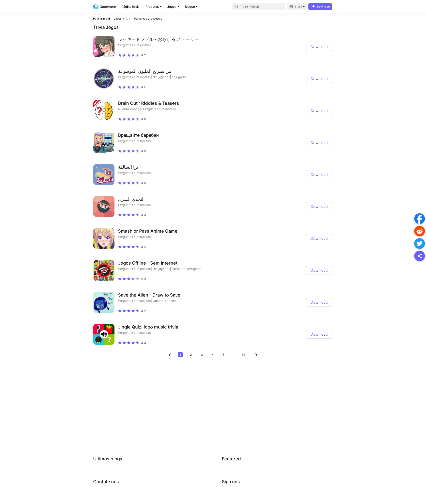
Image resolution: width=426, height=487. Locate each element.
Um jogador (161, 77)
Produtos (152, 6)
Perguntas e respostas (148, 18)
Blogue (190, 6)
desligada (179, 77)
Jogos (171, 6)
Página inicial (130, 6)
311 (244, 354)
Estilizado (178, 269)
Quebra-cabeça (129, 109)
